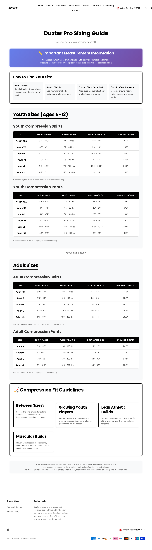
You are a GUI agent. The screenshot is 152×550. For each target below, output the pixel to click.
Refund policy (13, 511)
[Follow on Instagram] (8, 529)
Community (108, 5)
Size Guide (61, 5)
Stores (86, 5)
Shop (48, 5)
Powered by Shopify (28, 539)
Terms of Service (14, 507)
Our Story (96, 5)
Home (40, 5)
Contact (76, 10)
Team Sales (74, 5)
